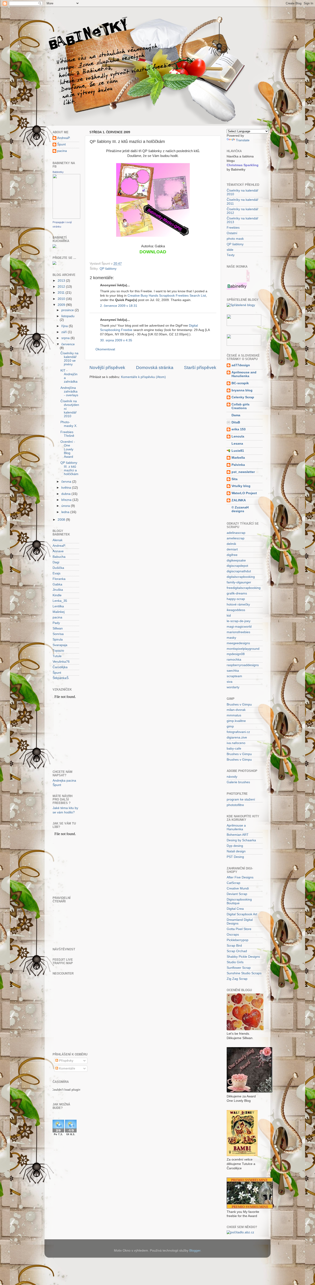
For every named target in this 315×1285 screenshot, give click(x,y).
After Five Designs (240, 877)
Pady (56, 623)
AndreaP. (63, 138)
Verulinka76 (61, 661)
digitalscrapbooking (241, 577)
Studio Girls (235, 962)
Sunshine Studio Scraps (244, 973)
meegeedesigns (238, 643)
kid (229, 615)
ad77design (241, 365)
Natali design (236, 851)
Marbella (238, 457)
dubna (66, 494)
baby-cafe (234, 748)
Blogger (194, 1250)
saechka (233, 670)
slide (230, 249)
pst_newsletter (243, 472)
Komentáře (66, 1068)
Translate (243, 140)
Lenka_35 (60, 601)
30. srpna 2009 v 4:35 (116, 340)
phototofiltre (235, 805)
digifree (232, 555)
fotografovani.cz (238, 732)
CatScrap (233, 883)
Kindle (57, 595)
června (66, 481)
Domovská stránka (154, 367)
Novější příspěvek (107, 367)
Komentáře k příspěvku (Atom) (143, 377)
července (68, 344)
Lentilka (58, 606)
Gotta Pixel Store (239, 929)
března (66, 500)
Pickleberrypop (237, 940)
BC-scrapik (240, 383)
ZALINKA (239, 500)
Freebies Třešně (67, 433)
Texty (231, 255)
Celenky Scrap (243, 397)
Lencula (238, 436)
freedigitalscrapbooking (244, 588)
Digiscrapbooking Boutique (239, 901)
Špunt (61, 144)
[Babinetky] (66, 217)
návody (232, 776)
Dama (236, 415)
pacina (62, 151)
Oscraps (233, 934)
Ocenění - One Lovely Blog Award (67, 449)
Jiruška (58, 589)
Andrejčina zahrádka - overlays (69, 391)
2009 (62, 305)
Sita (235, 479)
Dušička (58, 568)
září (64, 332)
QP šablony (108, 268)
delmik (231, 544)
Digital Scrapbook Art (242, 914)
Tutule (57, 656)
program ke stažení (241, 799)
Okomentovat (105, 349)
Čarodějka (60, 667)
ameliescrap (235, 538)
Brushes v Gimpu (239, 704)
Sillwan (58, 628)
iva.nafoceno (236, 743)
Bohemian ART (238, 834)
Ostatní (232, 233)
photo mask (235, 238)
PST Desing (235, 857)
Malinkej (59, 612)
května (66, 487)
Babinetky (58, 172)
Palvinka (238, 465)
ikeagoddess (236, 610)
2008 (62, 519)
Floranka (59, 579)
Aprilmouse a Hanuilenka (236, 827)
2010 (62, 299)
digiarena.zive (237, 737)
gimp (230, 726)
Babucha (59, 556)
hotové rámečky (238, 604)
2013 (62, 280)
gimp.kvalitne (236, 721)
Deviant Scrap (237, 894)
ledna (65, 512)
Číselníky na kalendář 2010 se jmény (69, 359)
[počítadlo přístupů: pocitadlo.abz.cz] (240, 1232)
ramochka (234, 659)
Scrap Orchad (237, 951)
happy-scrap (236, 599)
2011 (61, 292)
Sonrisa (58, 634)
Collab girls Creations (241, 406)
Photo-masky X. (68, 424)
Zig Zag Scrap (237, 979)
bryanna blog (242, 390)
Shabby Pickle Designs (243, 956)
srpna (66, 338)
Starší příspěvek (200, 367)
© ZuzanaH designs (240, 509)
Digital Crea (235, 908)
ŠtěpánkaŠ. (61, 678)
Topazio (58, 650)
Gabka (57, 584)
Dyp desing (235, 846)
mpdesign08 (236, 654)
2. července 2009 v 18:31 (118, 305)
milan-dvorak (236, 710)
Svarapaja (60, 645)
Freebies (233, 227)
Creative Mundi (238, 888)
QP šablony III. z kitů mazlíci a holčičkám (69, 468)
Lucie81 (238, 450)
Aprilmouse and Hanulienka (244, 374)
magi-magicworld (239, 626)
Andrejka (59, 780)
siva (229, 681)
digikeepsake (236, 560)
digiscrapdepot (237, 565)
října (65, 326)
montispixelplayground (243, 648)
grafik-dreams (237, 593)
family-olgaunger (239, 582)
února (66, 506)
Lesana (237, 443)
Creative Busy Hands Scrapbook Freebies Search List (167, 295)
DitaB (236, 422)
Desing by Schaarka (241, 840)
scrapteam (234, 676)
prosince (68, 310)
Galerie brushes (238, 782)
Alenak (57, 540)
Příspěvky (65, 1060)
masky (231, 637)
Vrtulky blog (241, 486)
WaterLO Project (244, 493)
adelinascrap (236, 533)
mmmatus (234, 715)
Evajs (56, 573)
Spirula (58, 639)
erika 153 (239, 429)
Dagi (56, 562)
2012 (62, 286)
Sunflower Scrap (239, 967)
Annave (58, 551)
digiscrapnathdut (239, 571)
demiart (232, 549)
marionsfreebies (238, 632)
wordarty (233, 687)
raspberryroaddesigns (243, 665)
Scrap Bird (234, 945)
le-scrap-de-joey (238, 621)
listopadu (67, 316)
